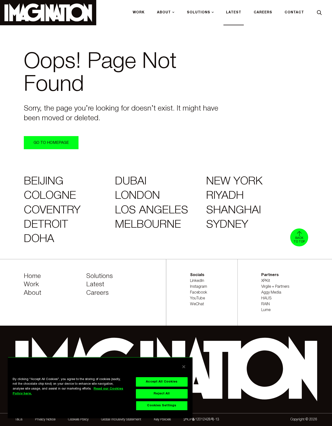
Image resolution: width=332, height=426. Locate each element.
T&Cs (18, 419)
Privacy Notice (45, 419)
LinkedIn (197, 281)
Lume (266, 310)
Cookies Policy (78, 419)
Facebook (198, 292)
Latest (95, 284)
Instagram (198, 286)
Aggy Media (271, 292)
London (137, 196)
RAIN (265, 304)
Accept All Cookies (161, 381)
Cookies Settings (161, 405)
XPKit (265, 281)
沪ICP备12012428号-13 (201, 419)
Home (32, 276)
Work (31, 284)
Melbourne (148, 225)
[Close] (183, 366)
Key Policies (162, 419)
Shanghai (233, 210)
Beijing (43, 181)
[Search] (319, 12)
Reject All (162, 393)
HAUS (266, 298)
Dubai (131, 181)
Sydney (227, 225)
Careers (97, 293)
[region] (100, 387)
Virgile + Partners (275, 286)
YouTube (197, 298)
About (32, 293)
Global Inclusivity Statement (121, 419)
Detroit (46, 225)
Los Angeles (151, 210)
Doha (39, 239)
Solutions (99, 276)
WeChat (197, 304)
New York (234, 181)
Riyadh (225, 196)
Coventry (52, 210)
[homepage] (48, 12)
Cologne (50, 196)
